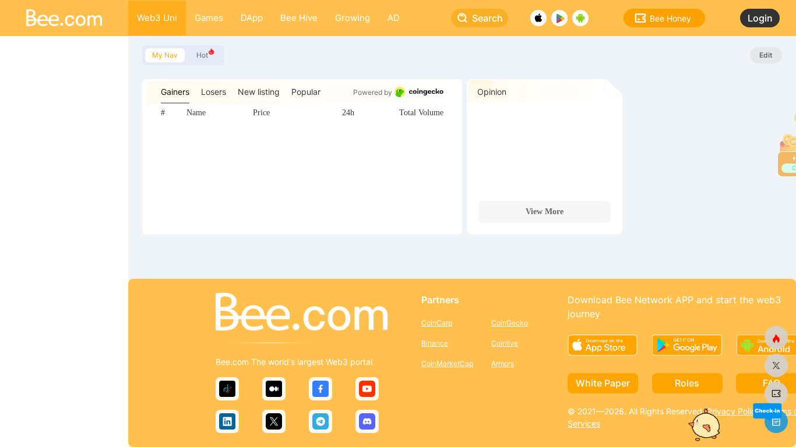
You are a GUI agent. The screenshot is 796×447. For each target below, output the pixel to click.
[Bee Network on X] (776, 365)
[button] (767, 411)
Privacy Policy (733, 411)
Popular (305, 92)
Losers (213, 92)
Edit (766, 55)
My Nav (165, 55)
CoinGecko (509, 322)
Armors (502, 363)
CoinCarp (436, 322)
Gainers (175, 92)
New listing (259, 92)
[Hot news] (776, 337)
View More (544, 211)
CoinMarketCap (447, 363)
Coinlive (504, 343)
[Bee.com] (302, 312)
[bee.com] (776, 393)
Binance (434, 343)
